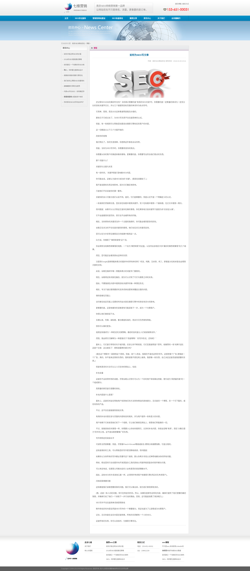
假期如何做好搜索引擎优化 (73, 75)
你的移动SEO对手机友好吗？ (74, 102)
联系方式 (186, 4)
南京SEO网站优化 (78, 43)
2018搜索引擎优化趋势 (72, 86)
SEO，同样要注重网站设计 (73, 70)
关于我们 (88, 546)
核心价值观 (88, 551)
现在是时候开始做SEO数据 (171, 551)
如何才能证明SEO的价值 (72, 54)
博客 (88, 43)
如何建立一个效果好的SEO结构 (117, 555)
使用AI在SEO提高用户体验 (73, 97)
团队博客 (178, 4)
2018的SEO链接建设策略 (73, 59)
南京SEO (112, 569)
